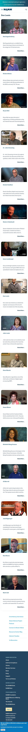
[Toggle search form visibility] (26, 9)
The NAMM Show (10, 685)
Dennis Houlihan (8, 185)
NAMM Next (9, 688)
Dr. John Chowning (8, 148)
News (7, 671)
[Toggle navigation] (2, 10)
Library (8, 665)
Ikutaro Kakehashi (8, 222)
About (7, 660)
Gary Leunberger (8, 259)
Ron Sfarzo (6, 556)
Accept (2, 729)
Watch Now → (21, 51)
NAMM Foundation (11, 695)
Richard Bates (7, 73)
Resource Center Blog (15, 632)
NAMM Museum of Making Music (13, 698)
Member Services (10, 668)
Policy (7, 673)
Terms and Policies (11, 679)
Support (8, 676)
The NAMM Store (10, 704)
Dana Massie (7, 370)
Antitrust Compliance (11, 663)
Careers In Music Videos (16, 628)
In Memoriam (13, 640)
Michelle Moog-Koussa (10, 444)
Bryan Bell (6, 111)
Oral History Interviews (16, 617)
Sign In (9, 709)
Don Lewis (6, 296)
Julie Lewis (6, 333)
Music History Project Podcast (15, 622)
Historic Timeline (14, 636)
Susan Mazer (7, 407)
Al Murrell (6, 481)
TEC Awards (9, 701)
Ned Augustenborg (8, 36)
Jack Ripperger (7, 518)
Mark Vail (6, 593)
